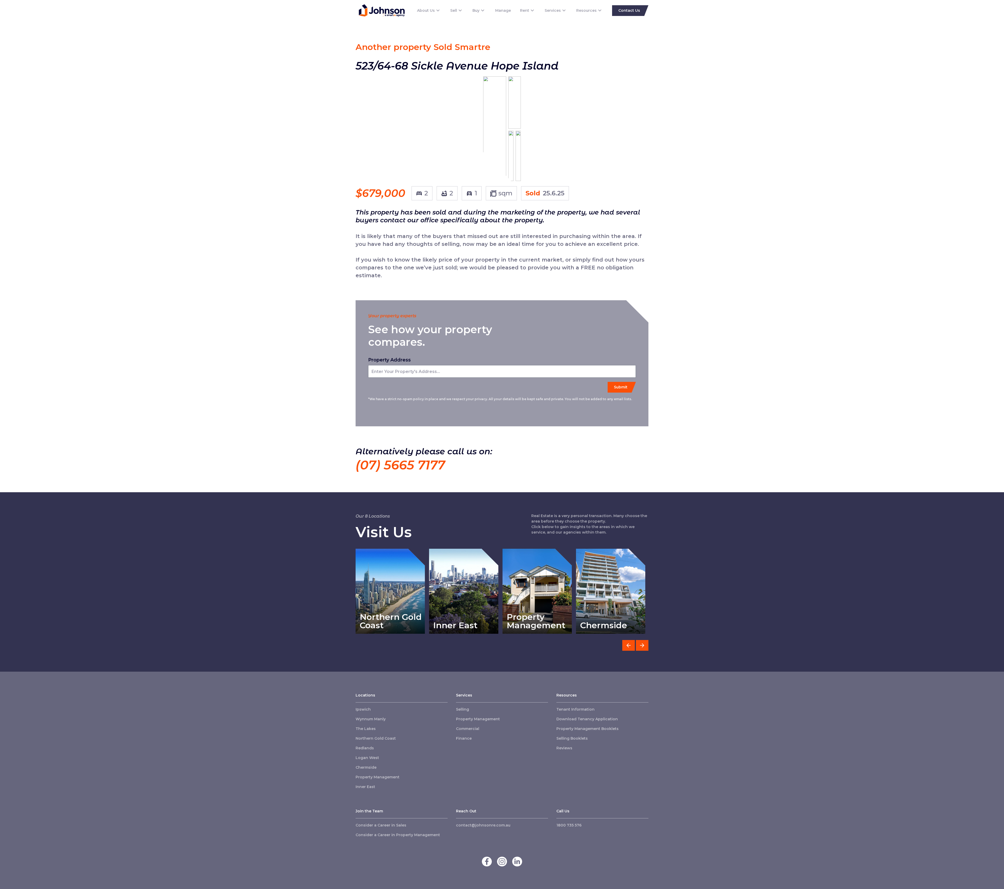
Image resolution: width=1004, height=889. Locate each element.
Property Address (389, 360)
